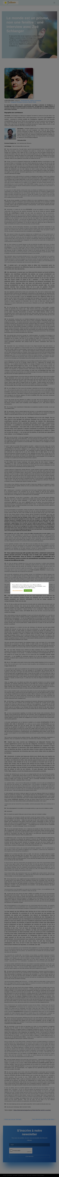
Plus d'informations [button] (18, 590)
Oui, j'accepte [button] (28, 590)
